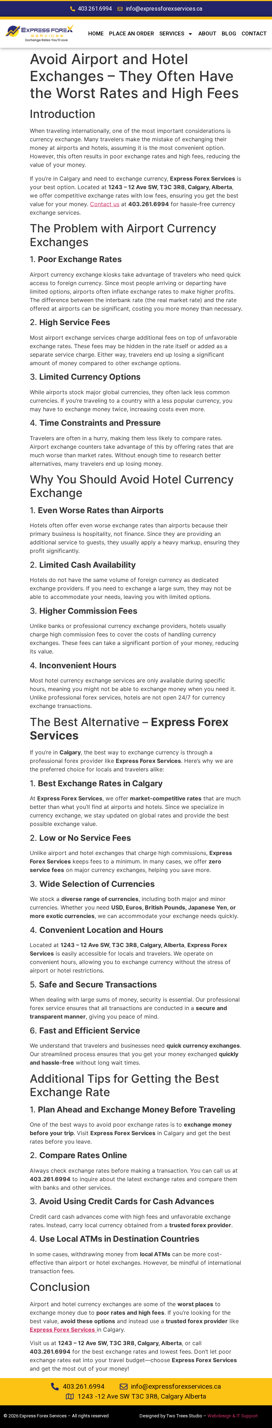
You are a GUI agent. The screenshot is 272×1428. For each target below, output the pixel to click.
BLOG (229, 33)
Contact (254, 33)
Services (171, 33)
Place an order (131, 33)
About (207, 33)
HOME (96, 33)
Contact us (104, 204)
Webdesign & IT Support (233, 1415)
